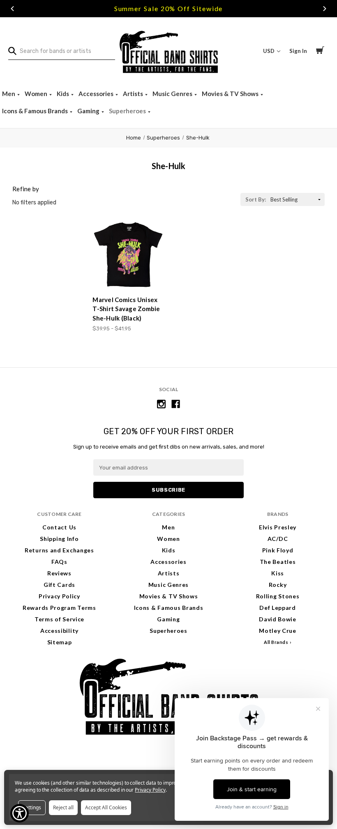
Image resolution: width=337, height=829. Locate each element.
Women (36, 93)
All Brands (276, 642)
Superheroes (128, 111)
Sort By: (255, 199)
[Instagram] (161, 404)
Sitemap (59, 642)
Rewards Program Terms (59, 607)
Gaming (89, 111)
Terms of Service (59, 619)
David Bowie (277, 619)
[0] (320, 51)
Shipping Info (59, 538)
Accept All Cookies (106, 807)
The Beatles (278, 561)
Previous (12, 9)
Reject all (63, 807)
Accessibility (59, 630)
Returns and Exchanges (59, 550)
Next (325, 9)
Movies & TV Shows (231, 93)
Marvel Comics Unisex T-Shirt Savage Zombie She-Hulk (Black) (126, 309)
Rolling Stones (278, 596)
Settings (32, 807)
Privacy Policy (59, 596)
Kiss (277, 573)
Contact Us (59, 527)
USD (269, 51)
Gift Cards (59, 584)
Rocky (278, 584)
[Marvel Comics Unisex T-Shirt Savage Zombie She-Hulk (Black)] (128, 254)
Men (9, 93)
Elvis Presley (277, 527)
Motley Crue (277, 630)
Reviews (59, 573)
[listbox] (296, 199)
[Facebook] (175, 404)
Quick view (128, 274)
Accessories (96, 93)
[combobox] (61, 51)
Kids (63, 93)
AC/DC (278, 538)
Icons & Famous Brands (35, 111)
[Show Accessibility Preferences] (19, 813)
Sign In (298, 51)
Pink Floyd (277, 550)
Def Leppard (277, 607)
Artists (133, 93)
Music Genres (173, 93)
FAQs (59, 561)
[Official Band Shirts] (168, 50)
